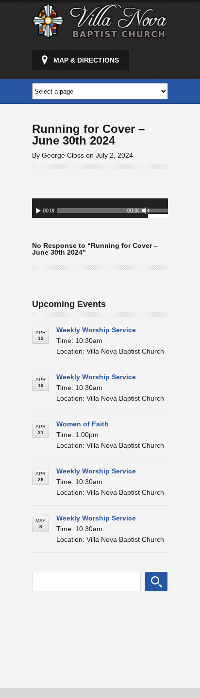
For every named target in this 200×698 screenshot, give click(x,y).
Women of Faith (82, 424)
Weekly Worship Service (96, 330)
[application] (100, 208)
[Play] (38, 210)
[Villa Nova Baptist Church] (100, 34)
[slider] (158, 212)
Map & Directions (86, 60)
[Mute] (145, 210)
